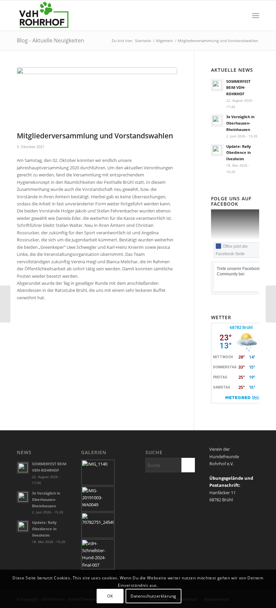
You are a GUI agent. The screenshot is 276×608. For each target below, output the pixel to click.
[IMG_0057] (97, 97)
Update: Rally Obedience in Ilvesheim (238, 153)
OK (110, 596)
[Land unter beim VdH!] (5, 304)
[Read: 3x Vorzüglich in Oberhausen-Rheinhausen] (217, 120)
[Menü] (255, 15)
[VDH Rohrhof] (44, 15)
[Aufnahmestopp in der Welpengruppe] (271, 304)
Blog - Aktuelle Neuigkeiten (50, 40)
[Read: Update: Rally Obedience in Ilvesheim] (217, 150)
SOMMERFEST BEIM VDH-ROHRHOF (238, 88)
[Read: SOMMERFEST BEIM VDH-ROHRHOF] (217, 85)
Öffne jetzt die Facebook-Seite (232, 250)
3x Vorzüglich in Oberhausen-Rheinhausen (240, 123)
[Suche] (240, 15)
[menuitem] (240, 15)
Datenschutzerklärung (153, 596)
